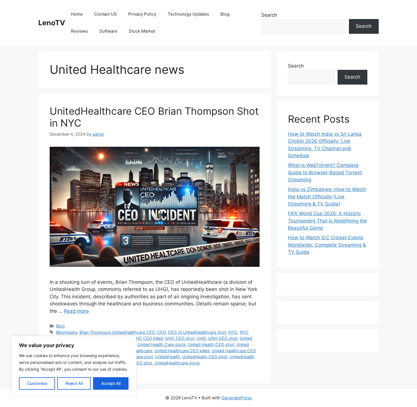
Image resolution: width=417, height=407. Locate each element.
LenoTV (51, 22)
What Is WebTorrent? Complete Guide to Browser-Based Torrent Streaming (325, 172)
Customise (37, 383)
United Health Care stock (162, 344)
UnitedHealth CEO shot (204, 356)
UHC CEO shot (179, 338)
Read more (76, 311)
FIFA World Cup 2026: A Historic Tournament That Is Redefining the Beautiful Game (327, 221)
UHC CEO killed (148, 338)
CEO (161, 332)
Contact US (105, 14)
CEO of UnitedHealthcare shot (197, 332)
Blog (224, 14)
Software (108, 31)
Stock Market (142, 31)
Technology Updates (188, 14)
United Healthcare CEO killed (181, 350)
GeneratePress (237, 397)
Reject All (74, 383)
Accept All (111, 383)
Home (77, 14)
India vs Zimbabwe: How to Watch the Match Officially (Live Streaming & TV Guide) (327, 196)
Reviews (79, 31)
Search (269, 15)
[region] (73, 366)
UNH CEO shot (222, 338)
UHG (201, 338)
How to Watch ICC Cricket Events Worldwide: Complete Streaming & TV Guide (327, 245)
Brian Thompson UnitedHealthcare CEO (117, 332)
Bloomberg (66, 332)
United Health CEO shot (211, 344)
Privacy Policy (142, 14)
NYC (232, 332)
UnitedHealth (167, 356)
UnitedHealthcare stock (177, 362)
